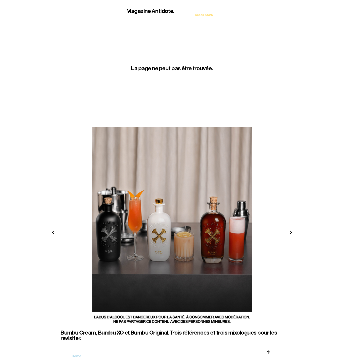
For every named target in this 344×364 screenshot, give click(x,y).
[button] (53, 232)
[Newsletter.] (204, 12)
